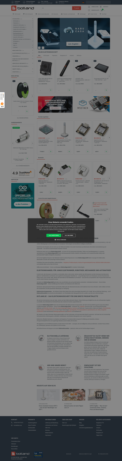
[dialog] (61, 230)
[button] (61, 240)
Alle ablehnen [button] (69, 235)
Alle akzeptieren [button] (54, 235)
